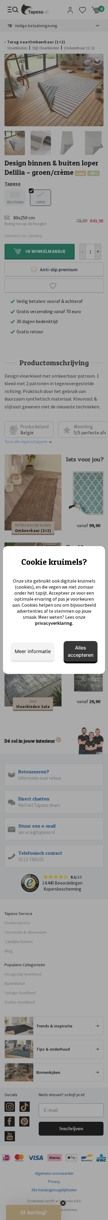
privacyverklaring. (54, 623)
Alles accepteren (81, 651)
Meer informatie (33, 651)
